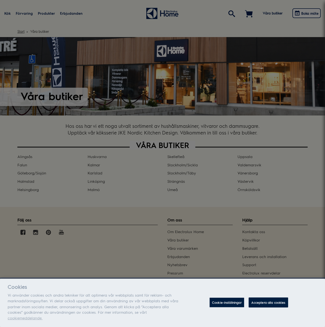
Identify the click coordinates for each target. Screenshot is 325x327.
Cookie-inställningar (227, 302)
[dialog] (162, 303)
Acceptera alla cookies (268, 302)
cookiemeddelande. (25, 317)
